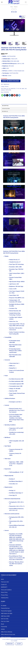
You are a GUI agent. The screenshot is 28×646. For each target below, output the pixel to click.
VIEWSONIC (6, 92)
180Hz (23, 88)
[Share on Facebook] (5, 95)
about (2, 579)
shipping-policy (4, 597)
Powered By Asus (5, 608)
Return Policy (4, 592)
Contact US (4, 584)
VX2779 (7, 90)
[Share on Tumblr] (17, 95)
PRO (10, 90)
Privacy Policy (4, 595)
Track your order (5, 581)
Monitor (16, 117)
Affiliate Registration (6, 637)
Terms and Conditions (6, 589)
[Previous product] (15, 9)
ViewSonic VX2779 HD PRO (10, 115)
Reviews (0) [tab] (5, 111)
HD (9, 88)
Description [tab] (5, 105)
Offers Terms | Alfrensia (6, 631)
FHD (20, 88)
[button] (2, 2)
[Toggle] (26, 629)
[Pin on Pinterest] (14, 95)
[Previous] (3, 26)
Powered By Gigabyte (6, 610)
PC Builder (3, 605)
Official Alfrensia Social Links (8, 634)
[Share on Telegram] (19, 95)
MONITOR (13, 88)
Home (11, 6)
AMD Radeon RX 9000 (6, 613)
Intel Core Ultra (4, 618)
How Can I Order (5, 621)
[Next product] (13, 9)
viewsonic (3, 90)
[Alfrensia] (14, 2)
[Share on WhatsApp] (2, 95)
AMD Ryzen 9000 (5, 616)
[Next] (25, 26)
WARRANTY (4, 587)
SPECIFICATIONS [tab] (6, 108)
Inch (8, 88)
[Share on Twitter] (9, 95)
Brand (2, 624)
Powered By (4, 626)
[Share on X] (7, 95)
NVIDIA (3, 629)
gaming (4, 88)
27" (16, 88)
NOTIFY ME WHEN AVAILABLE (10, 80)
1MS (26, 88)
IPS (18, 88)
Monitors (16, 6)
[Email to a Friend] (12, 95)
